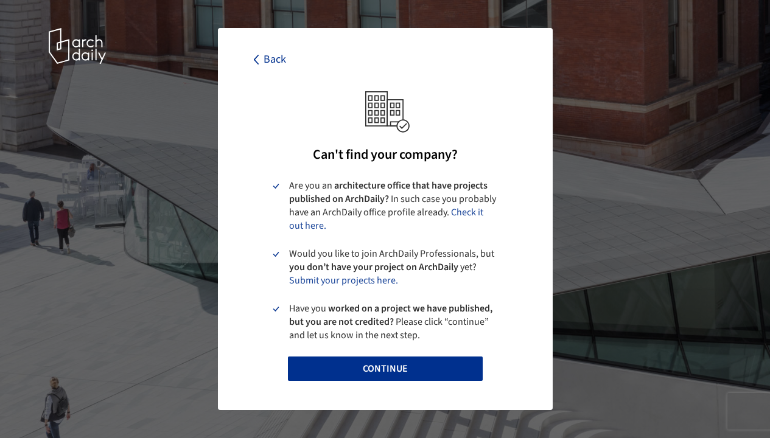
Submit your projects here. (343, 280)
